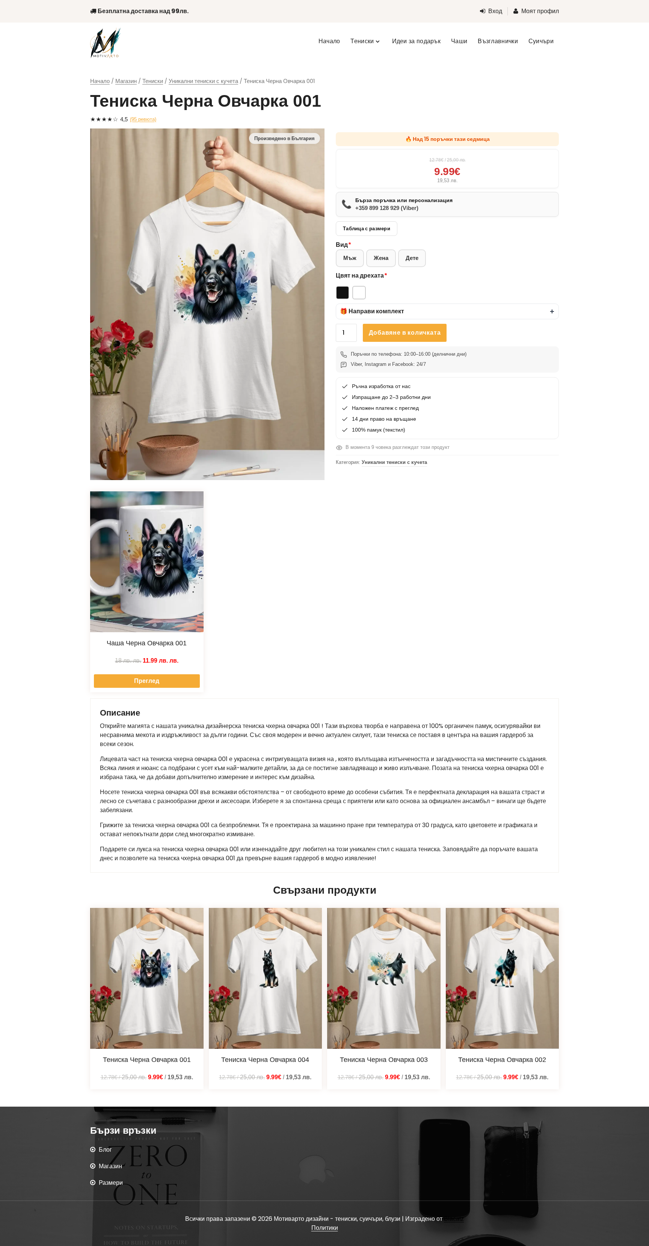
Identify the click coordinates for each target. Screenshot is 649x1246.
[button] (447, 311)
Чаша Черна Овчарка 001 (147, 643)
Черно (342, 292)
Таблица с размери (366, 228)
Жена (381, 258)
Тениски (152, 81)
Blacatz (454, 1219)
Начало (100, 81)
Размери (111, 1183)
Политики (324, 1228)
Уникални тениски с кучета (203, 81)
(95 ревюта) (143, 119)
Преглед (146, 681)
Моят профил (540, 11)
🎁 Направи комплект (372, 311)
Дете (412, 258)
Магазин (126, 81)
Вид (342, 244)
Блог (105, 1149)
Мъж (349, 258)
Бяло (359, 292)
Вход (495, 11)
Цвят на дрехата (360, 275)
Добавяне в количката (405, 332)
